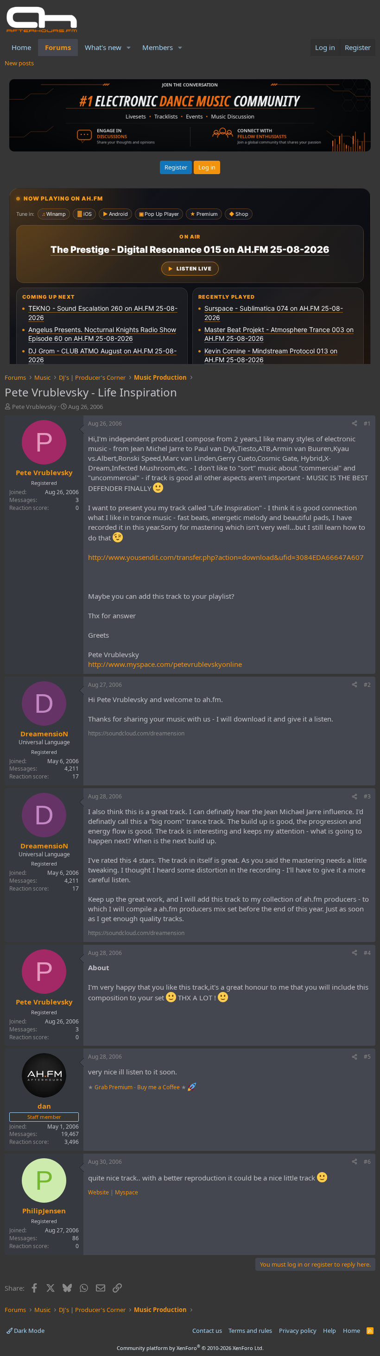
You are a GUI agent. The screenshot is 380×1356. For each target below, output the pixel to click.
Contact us (207, 1330)
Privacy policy (298, 1330)
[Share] (354, 424)
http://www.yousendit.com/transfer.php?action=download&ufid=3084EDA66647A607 (226, 557)
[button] (128, 47)
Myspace (126, 1192)
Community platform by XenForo (190, 1347)
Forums (58, 47)
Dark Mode (28, 1330)
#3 (367, 796)
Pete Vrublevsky (34, 406)
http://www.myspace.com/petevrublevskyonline (165, 664)
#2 (367, 685)
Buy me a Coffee (158, 1087)
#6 (367, 1162)
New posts (19, 63)
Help (329, 1330)
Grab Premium (114, 1087)
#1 (367, 423)
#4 (367, 953)
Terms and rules (250, 1330)
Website (98, 1192)
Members (157, 47)
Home (21, 47)
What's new (103, 47)
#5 (367, 1057)
